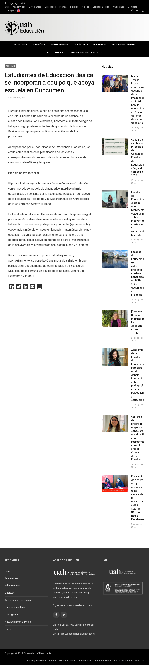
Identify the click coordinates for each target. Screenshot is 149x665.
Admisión (37, 44)
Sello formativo (59, 44)
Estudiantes (35, 7)
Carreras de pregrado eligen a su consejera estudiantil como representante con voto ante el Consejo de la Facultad (137, 438)
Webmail (139, 660)
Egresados (50, 7)
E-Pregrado (70, 660)
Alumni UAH (55, 660)
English (12, 10)
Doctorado (99, 44)
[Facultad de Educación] (24, 27)
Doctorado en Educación (18, 600)
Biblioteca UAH (103, 660)
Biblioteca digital (101, 7)
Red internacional (123, 660)
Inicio (7, 571)
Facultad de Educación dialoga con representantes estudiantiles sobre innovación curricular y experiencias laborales (137, 213)
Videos (85, 7)
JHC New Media (42, 653)
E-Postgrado (85, 660)
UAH (7, 7)
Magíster (80, 44)
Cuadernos (118, 7)
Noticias (74, 7)
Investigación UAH (36, 660)
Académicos (19, 7)
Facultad (19, 44)
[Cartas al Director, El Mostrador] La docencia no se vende (137, 322)
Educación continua (123, 44)
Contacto (132, 7)
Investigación (55, 52)
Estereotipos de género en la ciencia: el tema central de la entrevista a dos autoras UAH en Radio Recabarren (137, 498)
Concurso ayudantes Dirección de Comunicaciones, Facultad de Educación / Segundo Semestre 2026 (137, 157)
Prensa (63, 7)
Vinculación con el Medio (85, 52)
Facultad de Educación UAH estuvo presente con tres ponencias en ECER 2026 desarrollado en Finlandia (137, 273)
